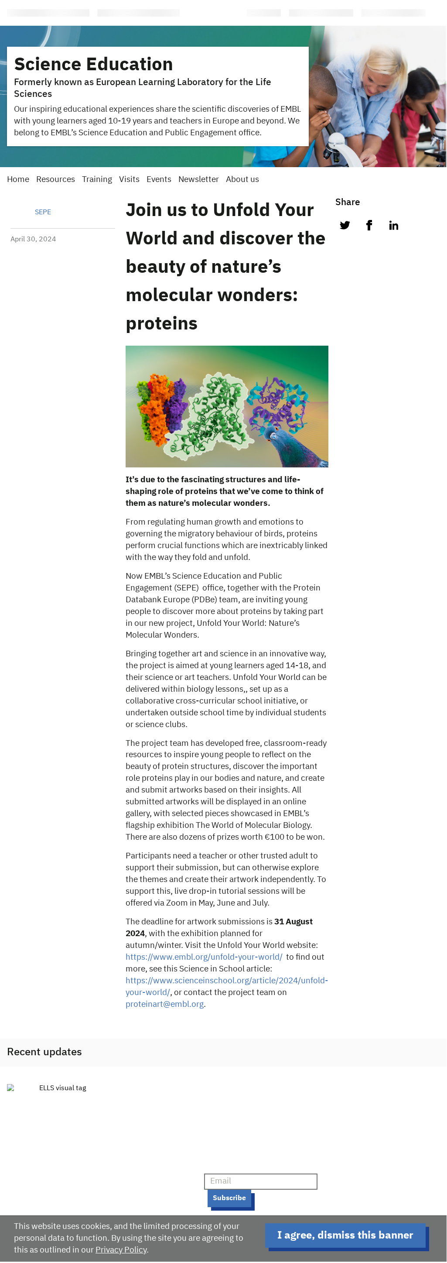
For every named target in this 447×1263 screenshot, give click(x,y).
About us (242, 179)
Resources (55, 179)
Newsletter (198, 179)
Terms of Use (150, 1190)
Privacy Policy (121, 1250)
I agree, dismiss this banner (345, 1235)
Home (18, 179)
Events (159, 179)
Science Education (93, 65)
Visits (129, 179)
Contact (140, 1175)
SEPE (43, 212)
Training (97, 179)
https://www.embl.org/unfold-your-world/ (204, 957)
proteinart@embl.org (165, 1004)
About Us (143, 1160)
